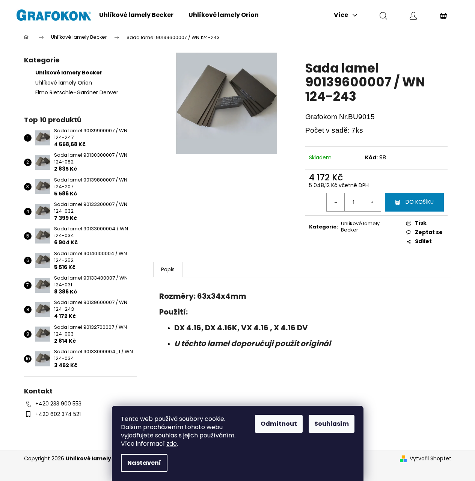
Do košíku (420, 202)
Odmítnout (279, 423)
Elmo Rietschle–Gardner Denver (76, 92)
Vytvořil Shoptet (430, 458)
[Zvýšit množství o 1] (372, 202)
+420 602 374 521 (58, 414)
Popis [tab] (168, 269)
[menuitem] (136, 15)
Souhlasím (331, 423)
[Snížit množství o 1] (336, 202)
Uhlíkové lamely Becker (69, 72)
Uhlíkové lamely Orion (63, 82)
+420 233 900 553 (58, 403)
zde (171, 443)
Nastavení (144, 462)
